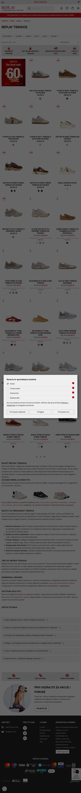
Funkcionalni (15, 388)
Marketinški (15, 398)
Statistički (14, 393)
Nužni (12, 384)
